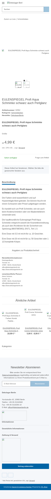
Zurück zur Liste (10, 19)
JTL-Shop (44, 487)
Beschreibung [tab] (8, 182)
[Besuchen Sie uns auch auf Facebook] (4, 475)
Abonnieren (40, 384)
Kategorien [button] (7, 346)
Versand (21, 148)
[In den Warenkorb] (4, 26)
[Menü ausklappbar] (3, 2)
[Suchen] (46, 9)
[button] (39, 2)
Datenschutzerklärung (10, 375)
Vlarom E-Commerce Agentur (22, 487)
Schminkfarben (17, 113)
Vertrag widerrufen (25, 466)
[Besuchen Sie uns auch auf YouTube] (10, 475)
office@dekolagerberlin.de (18, 407)
